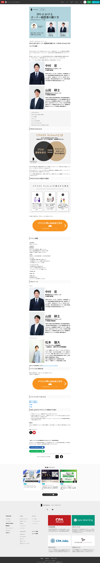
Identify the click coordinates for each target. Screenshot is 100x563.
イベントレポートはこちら (36, 122)
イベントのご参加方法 (35, 120)
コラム (21, 516)
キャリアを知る (71, 2)
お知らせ (81, 2)
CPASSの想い (9, 516)
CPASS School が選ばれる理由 (37, 114)
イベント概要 (34, 116)
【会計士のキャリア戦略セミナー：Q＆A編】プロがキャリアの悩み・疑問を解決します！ (68, 488)
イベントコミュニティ (76, 2)
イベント (34, 516)
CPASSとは (62, 2)
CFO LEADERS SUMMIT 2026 (30, 487)
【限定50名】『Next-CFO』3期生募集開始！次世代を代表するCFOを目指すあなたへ (50, 488)
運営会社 (42, 558)
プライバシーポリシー (54, 558)
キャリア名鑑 (35, 531)
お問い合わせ (47, 558)
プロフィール (34, 118)
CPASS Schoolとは (35, 112)
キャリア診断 (35, 533)
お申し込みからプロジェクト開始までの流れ (40, 125)
